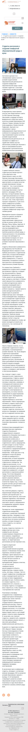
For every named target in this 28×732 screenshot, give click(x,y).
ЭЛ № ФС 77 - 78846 (14, 718)
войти (17, 28)
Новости (13, 34)
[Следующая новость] (3, 695)
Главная (5, 34)
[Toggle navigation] (22, 23)
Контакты (5, 705)
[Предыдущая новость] (8, 695)
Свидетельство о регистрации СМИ (16, 705)
